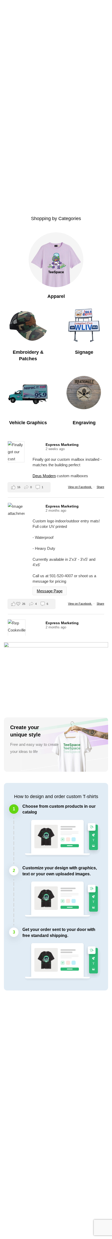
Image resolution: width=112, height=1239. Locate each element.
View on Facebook (80, 486)
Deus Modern (44, 476)
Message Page (50, 591)
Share (100, 486)
